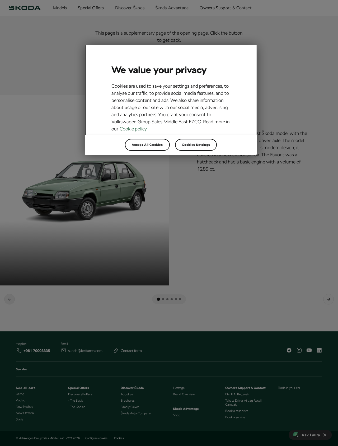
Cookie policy (133, 129)
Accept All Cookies (147, 145)
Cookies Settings (196, 145)
